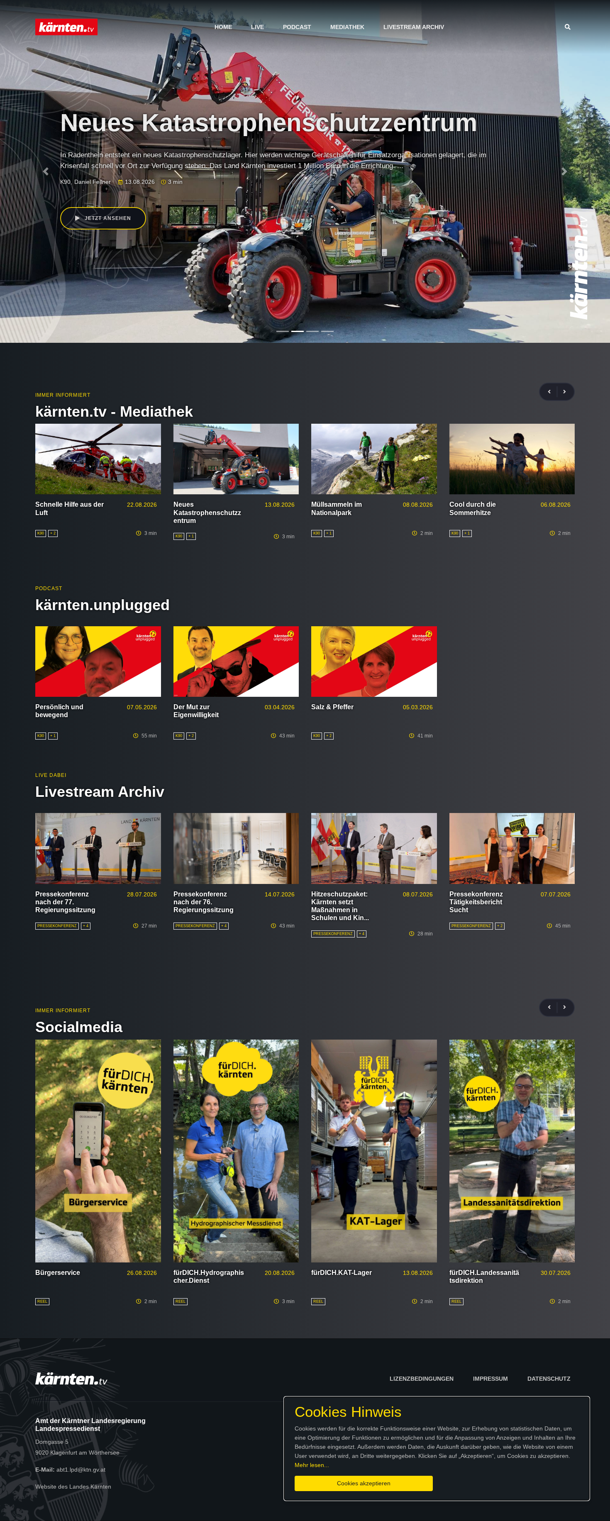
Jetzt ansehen (107, 218)
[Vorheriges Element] (46, 171)
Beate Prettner (93, 183)
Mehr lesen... (312, 1465)
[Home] (66, 26)
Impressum (490, 1378)
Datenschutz (549, 1378)
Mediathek (347, 27)
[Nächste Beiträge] (564, 392)
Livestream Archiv (413, 27)
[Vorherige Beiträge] (553, 392)
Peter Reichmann (139, 183)
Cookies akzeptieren (363, 1483)
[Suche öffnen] (570, 27)
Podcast (297, 27)
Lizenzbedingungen (422, 1378)
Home (223, 27)
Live (257, 27)
